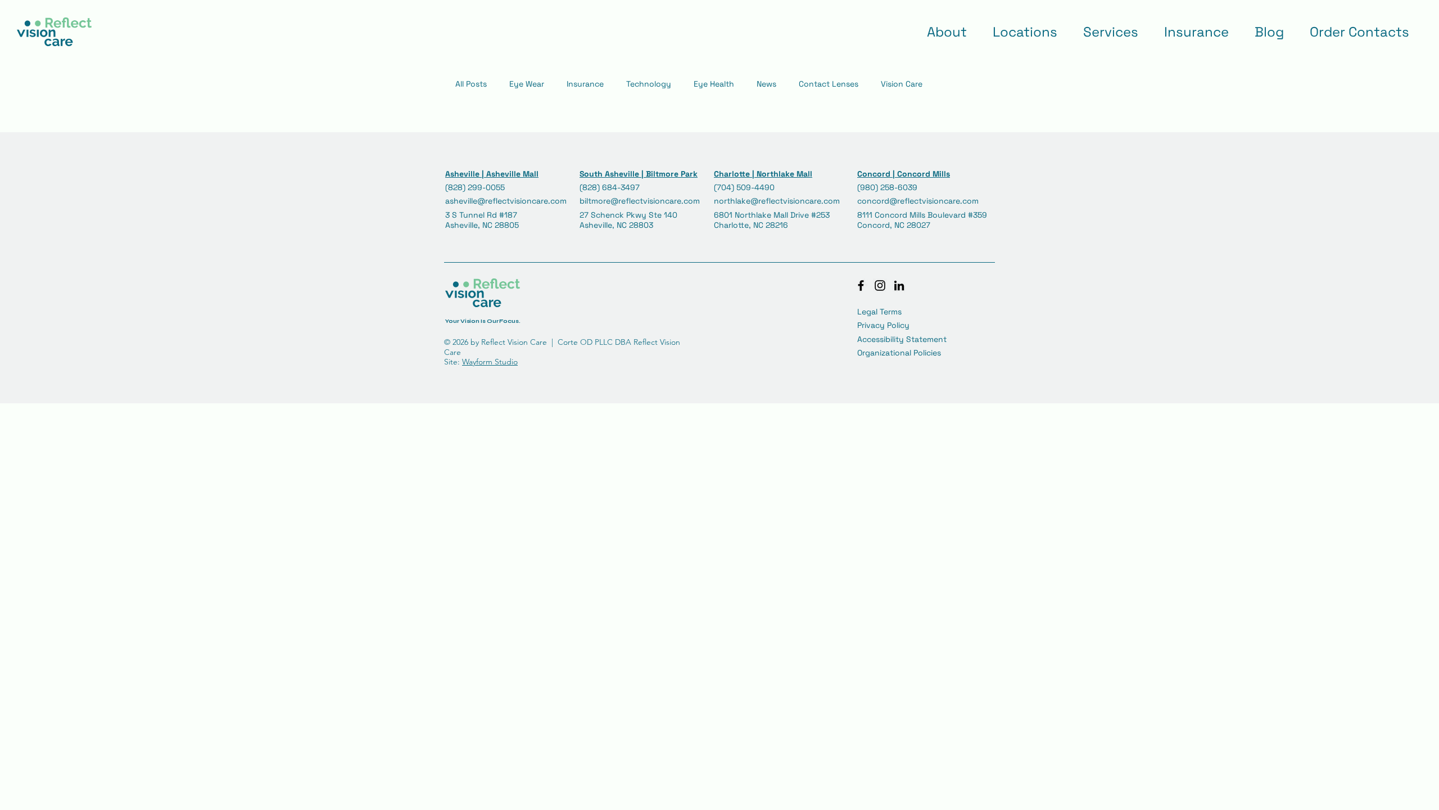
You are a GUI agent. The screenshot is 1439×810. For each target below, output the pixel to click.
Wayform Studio (490, 362)
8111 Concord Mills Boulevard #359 (923, 215)
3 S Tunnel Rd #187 (481, 215)
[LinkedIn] (899, 285)
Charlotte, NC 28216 (751, 225)
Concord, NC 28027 (893, 225)
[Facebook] (861, 285)
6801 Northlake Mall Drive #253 (772, 215)
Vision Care (901, 84)
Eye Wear (526, 84)
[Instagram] (880, 285)
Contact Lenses (828, 84)
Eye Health (714, 84)
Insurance (585, 84)
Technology (648, 84)
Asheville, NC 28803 (616, 225)
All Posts (471, 84)
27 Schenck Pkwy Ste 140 (630, 215)
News (766, 84)
